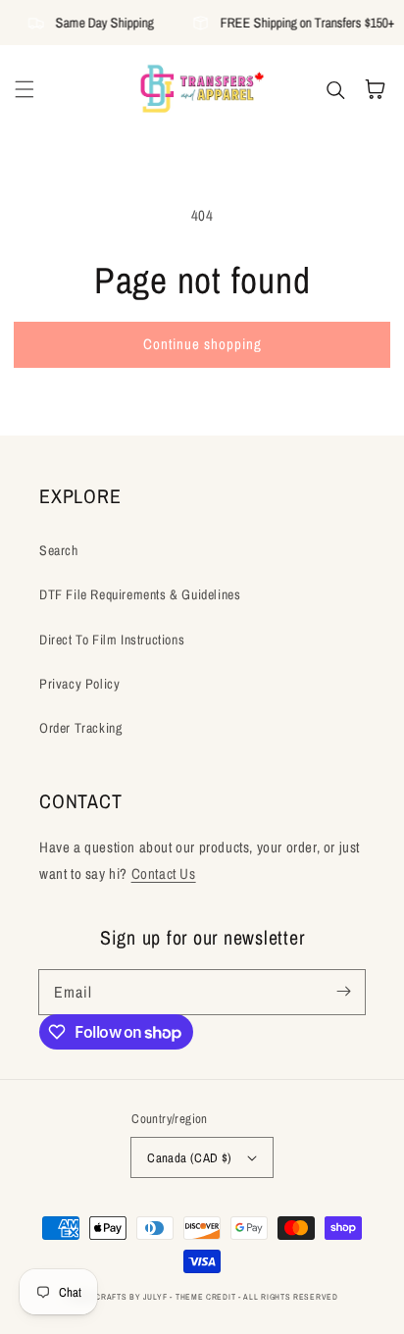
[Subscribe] (343, 991)
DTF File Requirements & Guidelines (139, 594)
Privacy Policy (79, 684)
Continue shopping (202, 344)
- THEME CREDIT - (206, 1297)
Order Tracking (80, 728)
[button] (24, 89)
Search (58, 550)
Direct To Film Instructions (111, 639)
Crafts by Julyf (131, 1297)
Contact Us (163, 873)
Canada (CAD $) (189, 1158)
